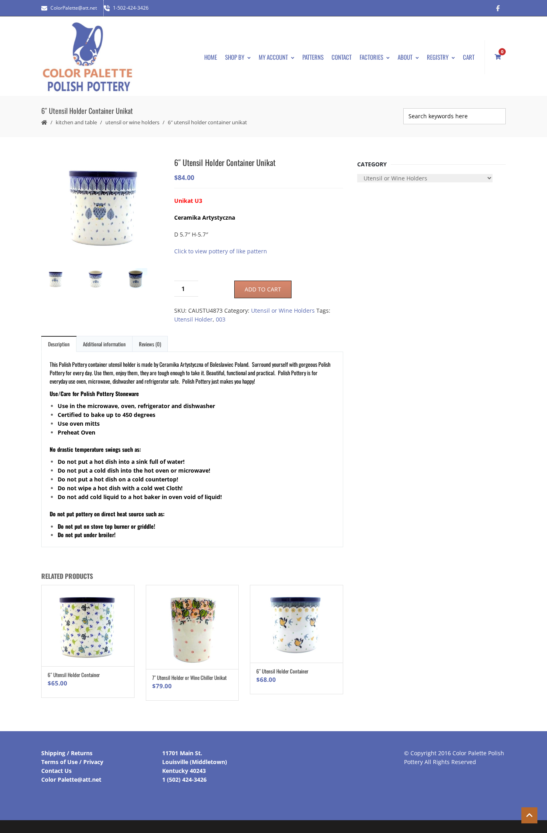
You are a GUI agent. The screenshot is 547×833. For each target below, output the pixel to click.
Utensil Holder (193, 319)
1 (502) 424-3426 (184, 779)
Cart (469, 57)
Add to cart (263, 289)
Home (210, 57)
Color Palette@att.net (71, 779)
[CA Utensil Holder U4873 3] (101, 280)
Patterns (313, 57)
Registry (437, 57)
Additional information (104, 344)
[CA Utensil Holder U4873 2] (141, 280)
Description (59, 344)
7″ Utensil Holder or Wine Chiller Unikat (189, 677)
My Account (273, 57)
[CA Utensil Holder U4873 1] (101, 208)
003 (220, 319)
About (405, 57)
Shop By (234, 57)
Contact (342, 57)
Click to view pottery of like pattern (220, 251)
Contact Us (56, 770)
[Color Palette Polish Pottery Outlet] (87, 57)
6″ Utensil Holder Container (74, 675)
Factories (371, 57)
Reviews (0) (150, 344)
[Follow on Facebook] (498, 8)
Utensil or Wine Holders (132, 122)
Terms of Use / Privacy (72, 762)
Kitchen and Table (76, 122)
